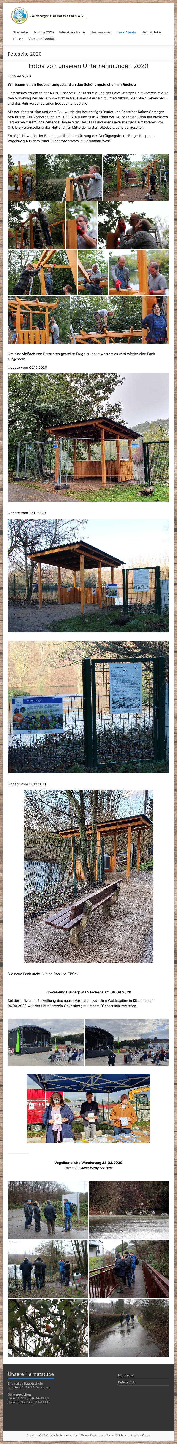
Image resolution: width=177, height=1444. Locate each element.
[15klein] (106, 320)
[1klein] (21, 177)
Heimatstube (151, 32)
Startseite (20, 32)
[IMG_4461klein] (48, 1210)
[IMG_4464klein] (129, 1210)
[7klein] (36, 225)
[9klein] (81, 225)
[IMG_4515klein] (129, 1328)
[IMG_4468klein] (48, 1269)
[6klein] (136, 177)
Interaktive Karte (72, 32)
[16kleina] (155, 320)
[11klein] (42, 272)
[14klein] (39, 320)
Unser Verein (126, 32)
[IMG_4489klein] (129, 1269)
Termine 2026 (43, 32)
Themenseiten (100, 32)
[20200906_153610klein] (127, 1042)
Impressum (126, 1375)
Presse (18, 39)
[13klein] (139, 272)
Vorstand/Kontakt (42, 39)
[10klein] (133, 225)
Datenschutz (127, 1382)
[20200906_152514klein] (46, 1042)
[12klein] (93, 272)
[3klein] (69, 177)
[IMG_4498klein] (48, 1328)
